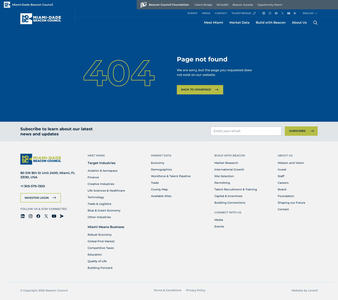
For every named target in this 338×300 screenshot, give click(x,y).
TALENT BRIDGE (241, 13)
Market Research (226, 163)
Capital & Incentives (228, 196)
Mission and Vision (291, 163)
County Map (159, 189)
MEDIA (206, 13)
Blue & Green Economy (104, 210)
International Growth (229, 169)
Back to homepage (196, 89)
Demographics (161, 169)
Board (282, 189)
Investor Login (37, 198)
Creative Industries (101, 184)
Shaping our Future (291, 202)
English (308, 13)
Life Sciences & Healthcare (106, 190)
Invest (282, 169)
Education (95, 254)
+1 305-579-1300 (32, 186)
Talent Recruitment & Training (235, 189)
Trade (155, 183)
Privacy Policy (195, 290)
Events (219, 226)
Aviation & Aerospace (103, 170)
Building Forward (100, 268)
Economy (157, 163)
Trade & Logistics (99, 204)
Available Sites (161, 196)
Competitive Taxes (101, 248)
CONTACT (221, 13)
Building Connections (229, 202)
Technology (96, 197)
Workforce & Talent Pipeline (171, 176)
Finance (93, 177)
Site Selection (224, 176)
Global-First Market (101, 241)
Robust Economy (100, 234)
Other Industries (99, 217)
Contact (283, 209)
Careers (283, 183)
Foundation (286, 196)
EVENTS (192, 13)
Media (218, 220)
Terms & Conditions (167, 290)
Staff (281, 176)
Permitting (222, 183)
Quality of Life (97, 261)
